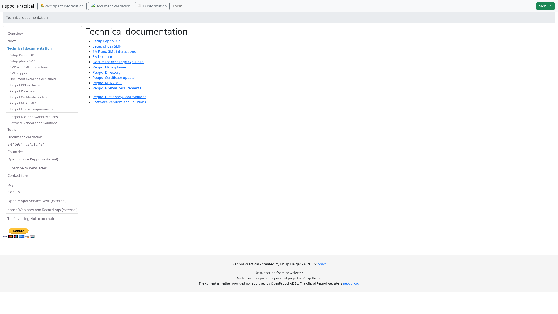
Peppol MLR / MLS (23, 103)
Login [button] (177, 6)
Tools (11, 129)
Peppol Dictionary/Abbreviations (34, 117)
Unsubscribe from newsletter (279, 272)
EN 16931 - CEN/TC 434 (25, 144)
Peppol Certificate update (28, 97)
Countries (15, 151)
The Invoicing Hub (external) (30, 218)
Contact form (18, 175)
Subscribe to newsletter (27, 168)
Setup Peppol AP (22, 55)
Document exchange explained (33, 79)
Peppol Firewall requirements (31, 109)
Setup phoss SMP (22, 61)
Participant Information (64, 6)
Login (12, 184)
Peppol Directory (22, 91)
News (12, 41)
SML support (19, 73)
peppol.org (351, 283)
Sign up (545, 6)
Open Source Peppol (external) (32, 159)
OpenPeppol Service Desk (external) (36, 200)
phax (322, 264)
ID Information (154, 6)
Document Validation (112, 6)
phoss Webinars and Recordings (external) (42, 209)
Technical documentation (29, 48)
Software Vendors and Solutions (33, 123)
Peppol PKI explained (25, 85)
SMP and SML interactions (29, 67)
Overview (15, 33)
